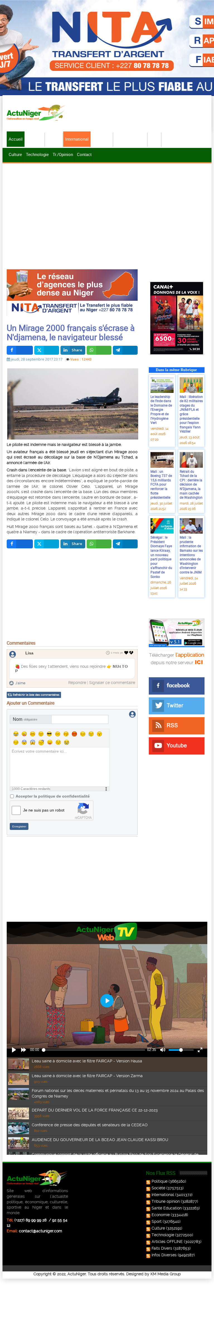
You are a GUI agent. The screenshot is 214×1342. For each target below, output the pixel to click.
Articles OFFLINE (167, 1241)
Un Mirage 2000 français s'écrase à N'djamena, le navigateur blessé (71, 332)
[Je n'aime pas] (131, 653)
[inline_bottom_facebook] (20, 543)
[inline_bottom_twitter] (46, 543)
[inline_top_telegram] (125, 350)
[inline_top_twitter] (46, 350)
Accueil (16, 139)
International (77, 139)
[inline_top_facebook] (20, 350)
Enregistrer (19, 826)
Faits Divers (161, 1248)
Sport (155, 139)
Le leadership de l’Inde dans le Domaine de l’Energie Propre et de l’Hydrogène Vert (161, 409)
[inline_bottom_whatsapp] (99, 543)
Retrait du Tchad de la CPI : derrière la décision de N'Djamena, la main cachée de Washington (191, 484)
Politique (34, 139)
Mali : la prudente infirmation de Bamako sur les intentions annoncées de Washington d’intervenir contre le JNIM (191, 554)
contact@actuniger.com (40, 1231)
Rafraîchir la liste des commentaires (36, 694)
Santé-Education (130, 139)
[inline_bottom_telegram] (125, 543)
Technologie (37, 154)
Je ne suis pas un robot (43, 810)
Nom (25, 719)
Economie (102, 139)
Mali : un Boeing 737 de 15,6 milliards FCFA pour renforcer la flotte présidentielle (161, 484)
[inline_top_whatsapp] (99, 350)
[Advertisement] (107, 206)
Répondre (77, 682)
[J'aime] (126, 653)
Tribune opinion (165, 1201)
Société (54, 139)
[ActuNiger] (37, 112)
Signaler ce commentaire (112, 682)
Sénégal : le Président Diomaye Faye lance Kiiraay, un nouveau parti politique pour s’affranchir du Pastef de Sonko (161, 556)
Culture (15, 154)
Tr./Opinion (63, 154)
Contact (84, 154)
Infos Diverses (164, 1255)
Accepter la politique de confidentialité (53, 796)
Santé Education (166, 1208)
